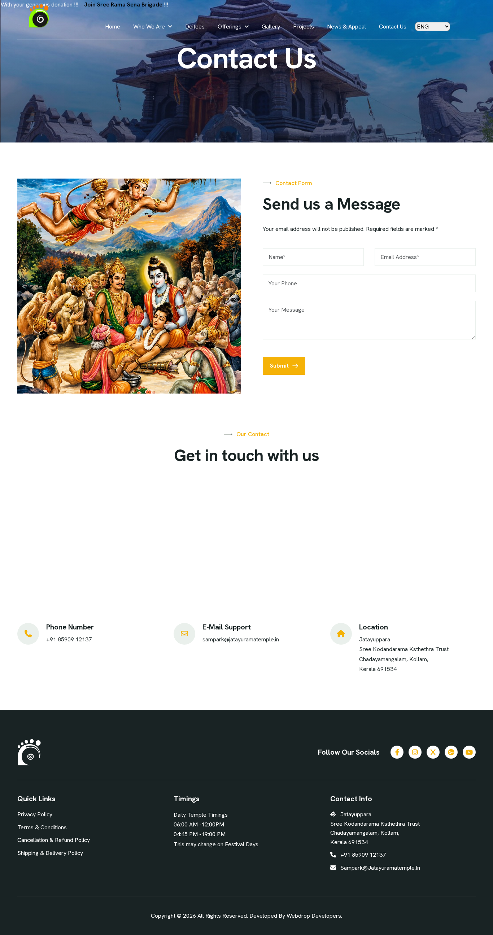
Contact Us (392, 26)
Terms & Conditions (42, 827)
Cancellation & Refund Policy (53, 840)
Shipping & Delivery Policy (50, 853)
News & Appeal (346, 26)
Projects (303, 26)
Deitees (195, 26)
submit (279, 365)
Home (112, 26)
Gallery (271, 26)
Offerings (229, 26)
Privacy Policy (34, 814)
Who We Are (149, 26)
